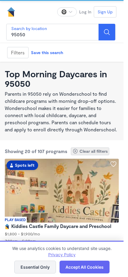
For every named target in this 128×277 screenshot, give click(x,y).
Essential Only (35, 267)
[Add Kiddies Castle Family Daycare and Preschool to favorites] (113, 164)
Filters (18, 52)
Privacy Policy (62, 254)
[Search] (107, 32)
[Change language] (67, 11)
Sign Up (105, 11)
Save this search (47, 52)
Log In (85, 11)
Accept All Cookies (84, 267)
